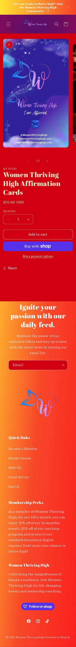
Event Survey (18, 477)
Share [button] (12, 268)
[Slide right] (47, 161)
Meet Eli (15, 467)
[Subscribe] (62, 365)
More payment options (38, 256)
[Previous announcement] (7, 7)
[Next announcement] (68, 7)
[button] (8, 24)
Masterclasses (19, 458)
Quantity (9, 211)
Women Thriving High (30, 637)
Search (13, 486)
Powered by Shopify (57, 637)
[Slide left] (28, 161)
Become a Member (23, 449)
